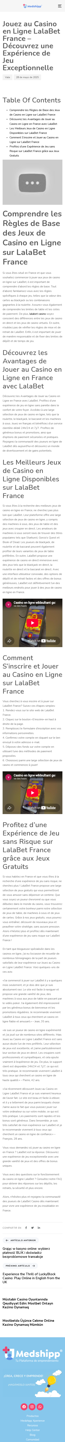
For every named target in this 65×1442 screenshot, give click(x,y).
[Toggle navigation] (52, 6)
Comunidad (32, 1439)
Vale (7, 77)
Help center (32, 1430)
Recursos (32, 1425)
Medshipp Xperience (32, 1420)
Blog (32, 1435)
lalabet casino (37, 314)
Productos (33, 1416)
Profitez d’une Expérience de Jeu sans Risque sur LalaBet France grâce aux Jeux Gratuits (34, 151)
